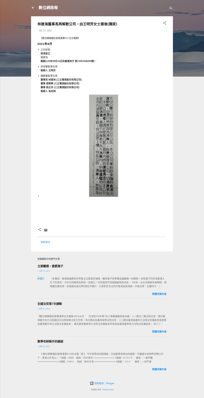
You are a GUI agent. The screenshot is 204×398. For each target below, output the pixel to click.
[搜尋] (171, 9)
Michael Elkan (108, 390)
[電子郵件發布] (46, 231)
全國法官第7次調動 (49, 303)
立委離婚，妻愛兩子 (50, 266)
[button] (165, 23)
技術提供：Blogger (104, 383)
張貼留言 (45, 242)
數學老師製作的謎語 (50, 341)
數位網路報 (48, 7)
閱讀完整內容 (159, 294)
